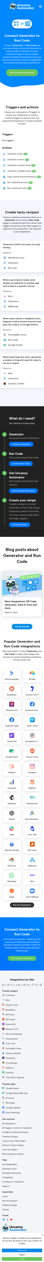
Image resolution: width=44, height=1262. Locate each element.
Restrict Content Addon (13, 1145)
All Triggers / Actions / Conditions (17, 1128)
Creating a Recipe (10, 1136)
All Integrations (9, 1123)
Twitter (7, 1220)
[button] (40, 6)
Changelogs (7, 1177)
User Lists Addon (9, 1149)
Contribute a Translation (13, 1182)
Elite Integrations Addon (13, 1154)
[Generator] (16, 23)
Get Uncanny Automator (22, 72)
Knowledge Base (9, 1164)
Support (5, 1186)
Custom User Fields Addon (14, 1141)
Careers (5, 1209)
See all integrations (22, 905)
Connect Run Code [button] (21, 463)
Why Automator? (9, 1201)
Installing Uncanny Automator (15, 1132)
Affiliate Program (9, 1205)
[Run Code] (27, 23)
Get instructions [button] (19, 524)
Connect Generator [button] (21, 444)
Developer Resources (11, 1173)
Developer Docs (9, 1169)
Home (5, 1196)
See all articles (22, 626)
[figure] (4, 154)
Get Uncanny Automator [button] (23, 491)
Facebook (4, 1220)
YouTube (11, 1220)
